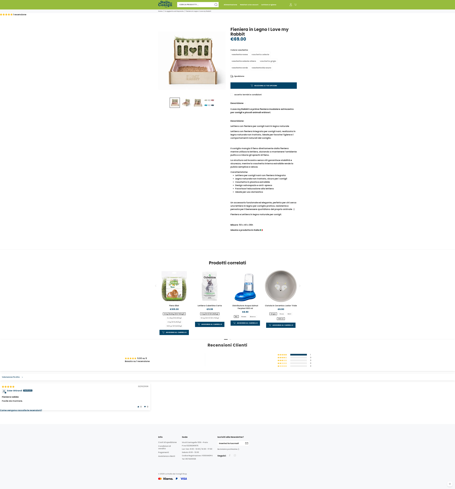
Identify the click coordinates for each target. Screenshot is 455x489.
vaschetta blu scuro (261, 67)
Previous (155, 286)
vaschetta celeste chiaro (244, 61)
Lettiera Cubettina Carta (210, 305)
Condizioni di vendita (164, 447)
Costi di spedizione (167, 442)
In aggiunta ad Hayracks (174, 11)
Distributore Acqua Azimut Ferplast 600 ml (245, 307)
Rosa (282, 314)
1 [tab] (226, 339)
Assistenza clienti (166, 456)
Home (160, 11)
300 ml (281, 319)
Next (299, 286)
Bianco (253, 317)
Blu (236, 317)
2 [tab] (230, 339)
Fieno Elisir (174, 305)
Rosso (243, 317)
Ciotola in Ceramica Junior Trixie (281, 305)
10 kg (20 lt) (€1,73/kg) (210, 318)
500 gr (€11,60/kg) (174, 326)
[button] (6, 14)
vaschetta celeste (260, 54)
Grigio (273, 314)
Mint (289, 314)
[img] (8, 386)
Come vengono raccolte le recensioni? (21, 410)
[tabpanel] (174, 300)
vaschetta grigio (268, 61)
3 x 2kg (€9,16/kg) (174, 318)
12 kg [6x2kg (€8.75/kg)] (174, 314)
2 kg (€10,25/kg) (174, 322)
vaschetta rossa (240, 54)
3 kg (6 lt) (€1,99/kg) (209, 314)
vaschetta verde (240, 67)
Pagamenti (163, 452)
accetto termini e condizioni (248, 94)
